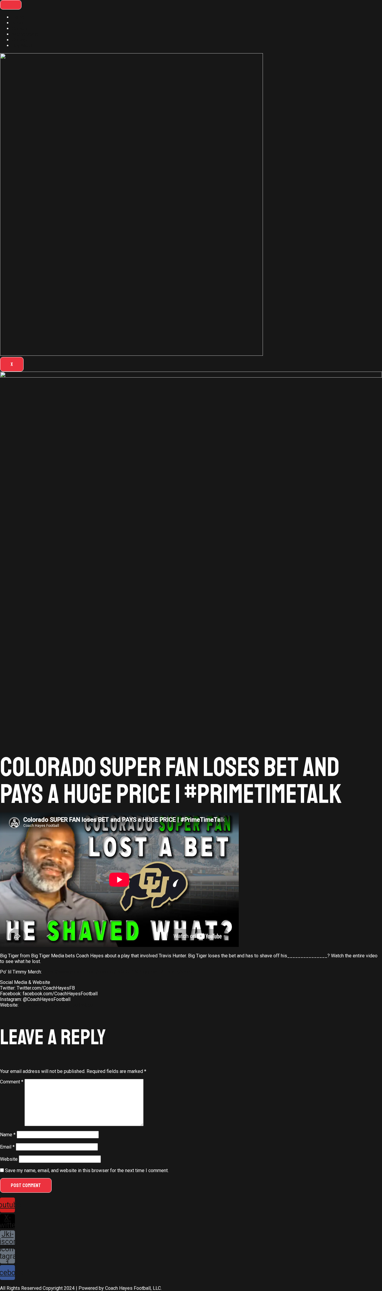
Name (8, 1134)
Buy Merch (23, 45)
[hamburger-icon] (10, 5)
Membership (25, 34)
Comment (11, 1082)
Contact (20, 40)
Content (20, 28)
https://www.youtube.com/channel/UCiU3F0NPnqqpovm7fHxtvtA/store (117, 972)
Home (18, 17)
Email (7, 1147)
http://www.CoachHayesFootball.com (58, 1005)
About (18, 23)
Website (9, 1159)
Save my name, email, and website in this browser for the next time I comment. (87, 1170)
